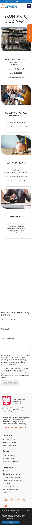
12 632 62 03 (17, 73)
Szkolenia (5, 492)
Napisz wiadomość (9, 455)
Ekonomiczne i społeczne (11, 474)
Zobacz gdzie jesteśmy (10, 461)
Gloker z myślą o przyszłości (15, 428)
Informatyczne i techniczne (11, 480)
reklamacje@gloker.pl (16, 233)
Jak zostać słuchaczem (10, 439)
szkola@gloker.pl (18, 69)
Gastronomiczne (8, 486)
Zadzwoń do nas (8, 458)
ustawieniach (10, 518)
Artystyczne (6, 483)
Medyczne (5, 471)
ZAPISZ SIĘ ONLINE (9, 445)
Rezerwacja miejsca (9, 442)
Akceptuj (11, 522)
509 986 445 (19, 77)
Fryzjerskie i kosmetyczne (11, 477)
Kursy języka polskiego (10, 489)
